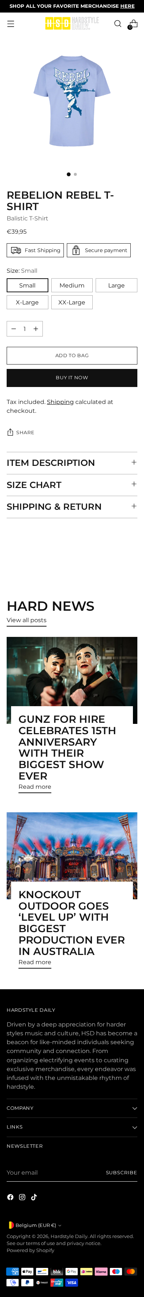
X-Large (27, 302)
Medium (72, 285)
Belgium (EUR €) (36, 1225)
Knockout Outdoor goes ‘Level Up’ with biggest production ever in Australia (71, 923)
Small (27, 285)
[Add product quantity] (35, 328)
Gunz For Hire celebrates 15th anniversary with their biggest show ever (67, 747)
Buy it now (72, 377)
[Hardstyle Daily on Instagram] (22, 1198)
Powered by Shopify (30, 1250)
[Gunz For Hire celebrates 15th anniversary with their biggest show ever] (72, 680)
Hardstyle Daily (69, 1236)
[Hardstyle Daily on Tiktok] (34, 1198)
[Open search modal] (117, 23)
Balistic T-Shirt (27, 218)
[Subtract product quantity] (13, 328)
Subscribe (121, 1172)
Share (25, 432)
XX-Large (71, 302)
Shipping (60, 401)
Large (116, 285)
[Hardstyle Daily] (72, 23)
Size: (22, 270)
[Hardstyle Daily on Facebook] (11, 1198)
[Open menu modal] (10, 23)
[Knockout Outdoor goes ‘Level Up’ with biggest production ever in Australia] (72, 855)
